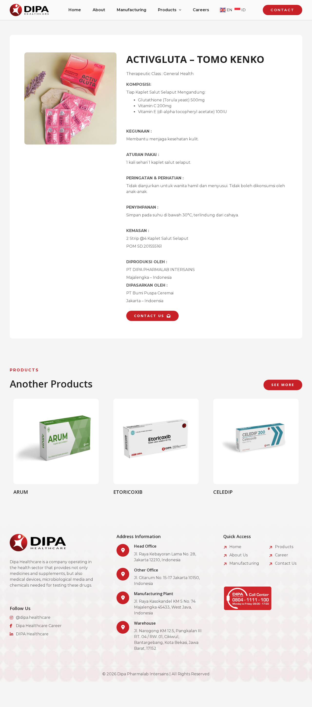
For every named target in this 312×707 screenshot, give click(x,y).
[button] (178, 10)
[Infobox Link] (160, 553)
